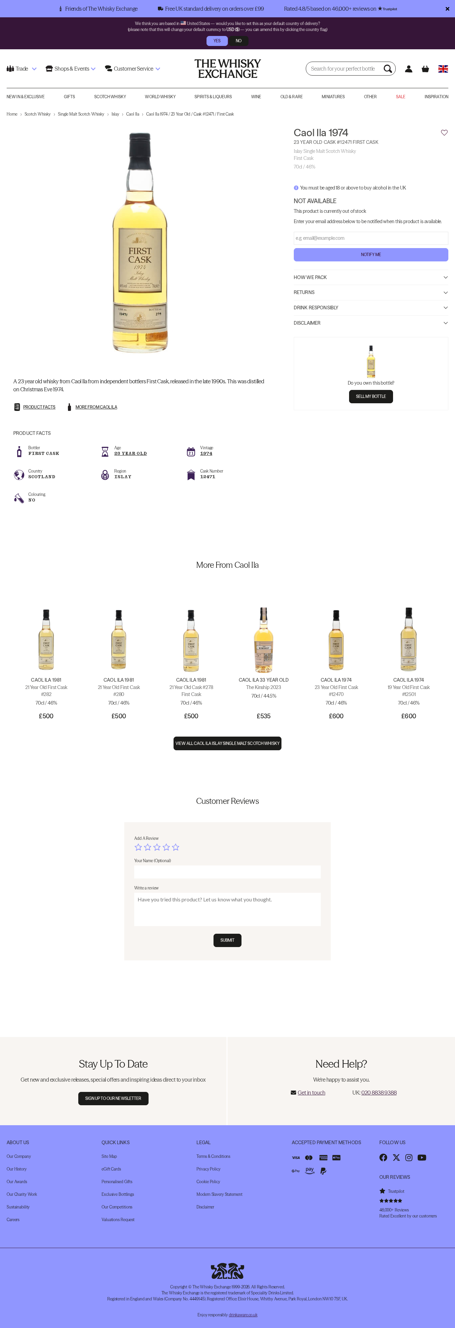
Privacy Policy (208, 1168)
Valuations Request (118, 1219)
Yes (217, 40)
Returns (304, 293)
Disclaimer (307, 323)
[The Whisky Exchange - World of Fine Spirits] (228, 68)
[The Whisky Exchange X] (396, 1158)
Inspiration (436, 96)
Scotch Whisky (110, 96)
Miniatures (333, 96)
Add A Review (146, 838)
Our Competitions (117, 1206)
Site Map (109, 1156)
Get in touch (311, 1092)
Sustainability (18, 1206)
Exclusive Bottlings (118, 1194)
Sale (400, 96)
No (238, 40)
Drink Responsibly (316, 308)
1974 (206, 453)
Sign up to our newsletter (113, 1098)
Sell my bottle (371, 396)
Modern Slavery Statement (219, 1194)
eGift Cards (111, 1168)
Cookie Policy (208, 1181)
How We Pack (310, 277)
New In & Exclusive (26, 96)
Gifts (69, 96)
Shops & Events (72, 68)
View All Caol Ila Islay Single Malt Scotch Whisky (227, 743)
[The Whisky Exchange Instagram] (408, 1158)
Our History (17, 1168)
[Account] (408, 69)
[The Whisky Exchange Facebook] (383, 1158)
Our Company (19, 1156)
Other (370, 96)
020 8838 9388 (379, 1092)
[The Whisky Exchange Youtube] (421, 1158)
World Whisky (160, 96)
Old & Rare (291, 96)
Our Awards (17, 1181)
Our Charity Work (22, 1194)
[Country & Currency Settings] (443, 69)
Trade (22, 68)
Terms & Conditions (213, 1156)
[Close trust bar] (447, 8)
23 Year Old (130, 453)
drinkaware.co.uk (243, 1314)
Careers (13, 1219)
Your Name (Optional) (152, 860)
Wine (256, 96)
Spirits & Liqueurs (213, 96)
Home (12, 114)
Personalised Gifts (117, 1181)
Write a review (146, 887)
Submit (228, 940)
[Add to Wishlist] (444, 133)
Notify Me (371, 254)
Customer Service (133, 68)
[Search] (388, 68)
